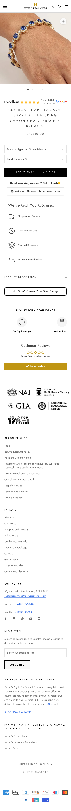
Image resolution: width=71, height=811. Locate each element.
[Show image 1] (28, 89)
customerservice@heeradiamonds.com (25, 596)
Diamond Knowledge (15, 547)
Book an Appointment (15, 491)
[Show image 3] (35, 89)
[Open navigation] (5, 6)
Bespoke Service (13, 485)
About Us (9, 517)
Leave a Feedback (13, 497)
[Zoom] (63, 21)
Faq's (7, 445)
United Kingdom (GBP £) (34, 764)
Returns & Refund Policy (17, 451)
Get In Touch (11, 559)
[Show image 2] (32, 89)
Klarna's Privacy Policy (16, 736)
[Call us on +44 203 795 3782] (54, 7)
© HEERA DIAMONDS (35, 772)
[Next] (50, 89)
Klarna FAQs (11, 748)
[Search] (59, 6)
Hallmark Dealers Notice (17, 457)
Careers (8, 553)
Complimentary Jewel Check (19, 479)
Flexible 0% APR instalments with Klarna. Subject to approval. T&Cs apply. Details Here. (31, 465)
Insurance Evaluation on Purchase (22, 473)
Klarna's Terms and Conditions (20, 742)
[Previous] (21, 89)
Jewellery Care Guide (15, 541)
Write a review (36, 366)
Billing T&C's (11, 535)
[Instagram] (14, 619)
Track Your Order (13, 565)
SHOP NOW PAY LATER (17, 712)
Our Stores (10, 523)
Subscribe (17, 664)
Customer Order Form (16, 571)
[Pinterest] (22, 619)
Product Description (20, 277)
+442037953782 (24, 604)
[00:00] (35, 48)
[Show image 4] (39, 89)
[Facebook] (5, 619)
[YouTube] (30, 619)
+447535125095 (22, 612)
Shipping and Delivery (16, 529)
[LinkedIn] (39, 619)
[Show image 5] (43, 89)
